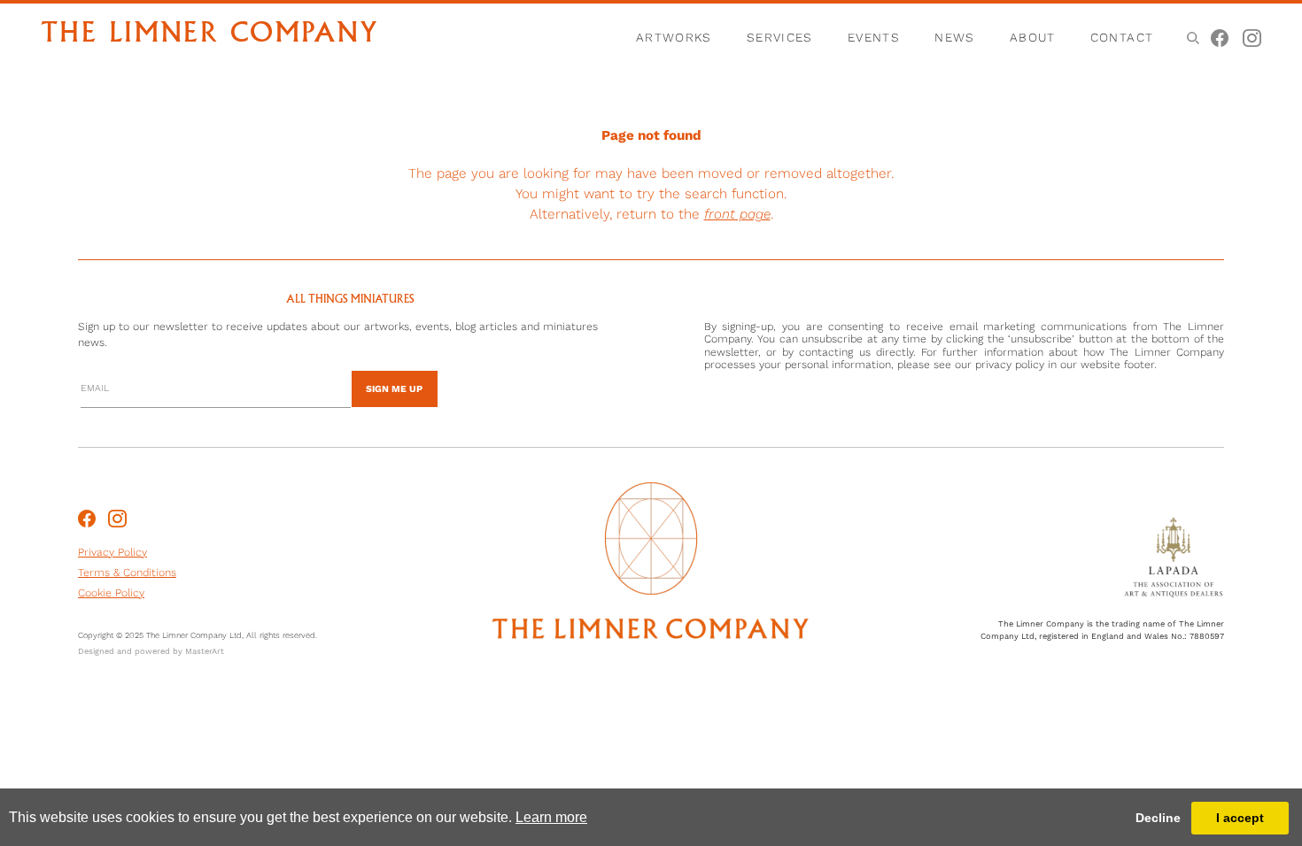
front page (737, 214)
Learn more (551, 817)
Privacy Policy (112, 552)
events (874, 37)
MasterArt (204, 651)
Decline (1158, 818)
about (1033, 37)
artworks (674, 37)
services (780, 37)
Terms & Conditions (127, 572)
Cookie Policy (111, 593)
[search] (1190, 37)
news (954, 37)
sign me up (394, 389)
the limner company (210, 35)
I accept (1240, 818)
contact (1122, 37)
